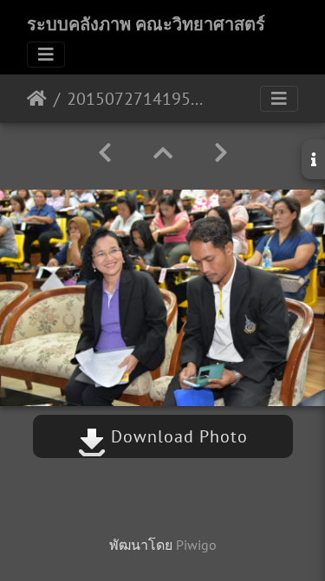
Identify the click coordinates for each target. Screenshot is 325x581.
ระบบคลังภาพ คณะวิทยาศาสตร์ (146, 24)
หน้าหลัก (37, 99)
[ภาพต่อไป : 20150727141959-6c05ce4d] (221, 153)
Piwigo (196, 544)
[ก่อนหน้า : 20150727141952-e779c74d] (105, 153)
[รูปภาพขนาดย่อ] (163, 153)
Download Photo (177, 436)
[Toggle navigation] (46, 55)
